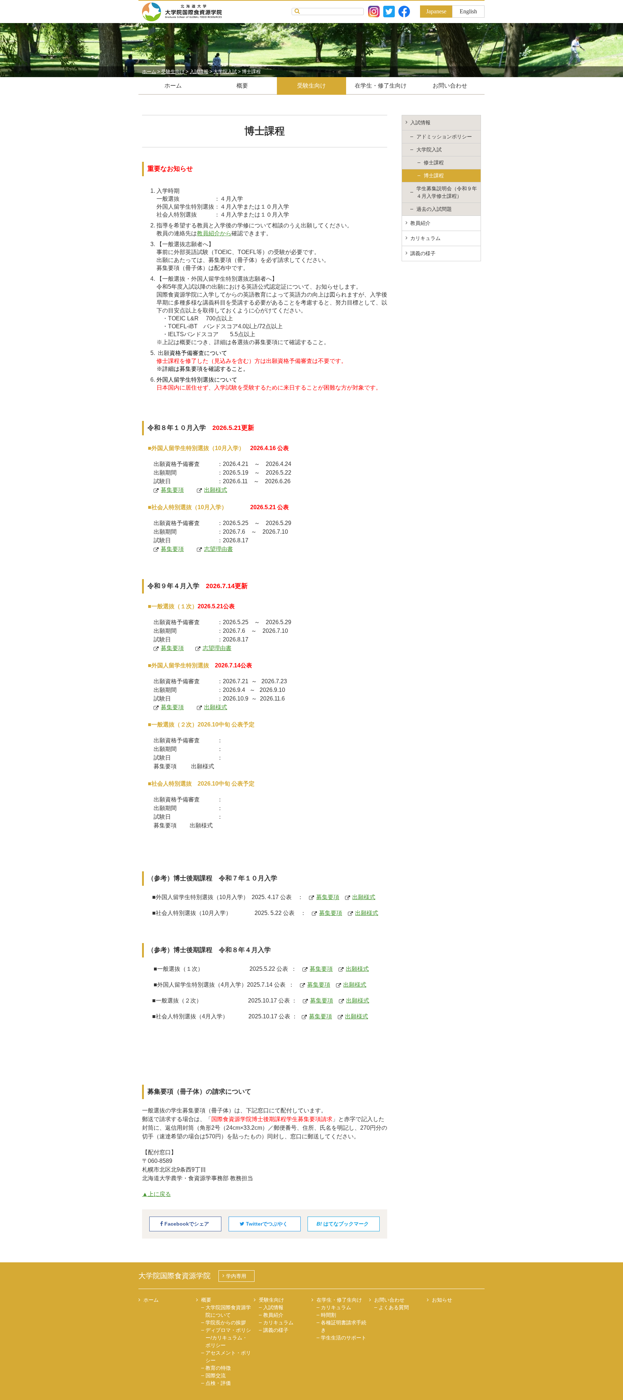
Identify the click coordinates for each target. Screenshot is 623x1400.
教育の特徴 (218, 1368)
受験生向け (311, 86)
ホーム (173, 86)
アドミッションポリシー (444, 136)
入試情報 (420, 122)
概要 (242, 86)
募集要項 (172, 490)
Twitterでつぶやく (266, 1224)
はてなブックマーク (343, 1224)
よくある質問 (394, 1307)
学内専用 (236, 1276)
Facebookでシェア (186, 1224)
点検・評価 (218, 1383)
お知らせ (442, 1300)
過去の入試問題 (434, 209)
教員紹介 (420, 223)
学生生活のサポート (343, 1338)
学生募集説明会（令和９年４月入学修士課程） (446, 192)
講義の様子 (423, 253)
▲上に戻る (156, 1194)
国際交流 (216, 1375)
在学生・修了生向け (381, 86)
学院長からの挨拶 (226, 1322)
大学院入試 (429, 149)
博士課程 (434, 175)
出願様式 (215, 490)
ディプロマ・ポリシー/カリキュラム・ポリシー (228, 1337)
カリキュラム (425, 238)
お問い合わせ (450, 86)
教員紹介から (214, 233)
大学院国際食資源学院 (174, 1276)
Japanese (436, 11)
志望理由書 (218, 549)
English (468, 11)
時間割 (328, 1315)
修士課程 (434, 162)
